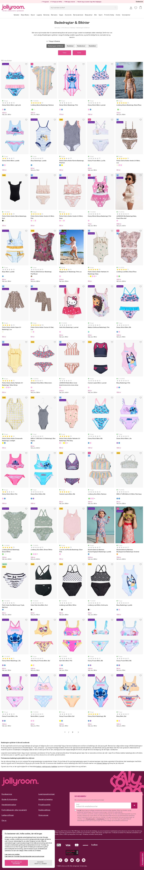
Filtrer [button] (64, 53)
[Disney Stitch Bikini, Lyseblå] (3, 165)
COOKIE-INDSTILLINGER (40, 863)
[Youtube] (72, 860)
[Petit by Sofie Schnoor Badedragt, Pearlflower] (31, 276)
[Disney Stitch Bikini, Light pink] (3, 109)
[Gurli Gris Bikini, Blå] (62, 665)
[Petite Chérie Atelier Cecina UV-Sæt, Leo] (31, 332)
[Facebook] (60, 860)
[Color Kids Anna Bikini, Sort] (31, 609)
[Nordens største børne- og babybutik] (13, 7)
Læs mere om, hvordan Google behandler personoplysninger (24, 856)
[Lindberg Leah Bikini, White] (60, 609)
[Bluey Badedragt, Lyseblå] (31, 165)
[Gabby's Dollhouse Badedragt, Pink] (88, 332)
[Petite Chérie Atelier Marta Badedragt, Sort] (3, 220)
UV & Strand (65, 28)
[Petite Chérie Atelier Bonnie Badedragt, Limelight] (62, 165)
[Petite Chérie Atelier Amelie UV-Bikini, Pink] (119, 165)
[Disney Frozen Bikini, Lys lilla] (88, 165)
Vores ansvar (43, 815)
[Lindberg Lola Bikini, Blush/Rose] (117, 276)
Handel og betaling (45, 799)
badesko (38, 766)
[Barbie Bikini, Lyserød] (31, 721)
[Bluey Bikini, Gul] (117, 721)
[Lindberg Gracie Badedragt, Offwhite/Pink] (34, 109)
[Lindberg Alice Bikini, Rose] (93, 498)
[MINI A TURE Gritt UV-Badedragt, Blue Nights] (31, 443)
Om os (4, 820)
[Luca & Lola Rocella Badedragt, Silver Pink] (60, 554)
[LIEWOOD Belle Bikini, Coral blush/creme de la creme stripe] (60, 387)
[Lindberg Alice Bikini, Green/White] (89, 498)
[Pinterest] (83, 860)
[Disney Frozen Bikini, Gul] (60, 721)
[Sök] (115, 7)
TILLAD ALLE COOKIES (16, 863)
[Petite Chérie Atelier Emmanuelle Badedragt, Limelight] (3, 443)
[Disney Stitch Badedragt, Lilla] (3, 665)
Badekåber (92, 46)
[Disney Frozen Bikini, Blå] (88, 665)
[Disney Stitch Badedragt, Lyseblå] (62, 109)
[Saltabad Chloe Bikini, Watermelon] (31, 387)
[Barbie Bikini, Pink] (33, 721)
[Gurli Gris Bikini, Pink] (60, 665)
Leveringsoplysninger (46, 794)
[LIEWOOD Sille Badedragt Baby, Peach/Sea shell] (117, 220)
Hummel (99, 763)
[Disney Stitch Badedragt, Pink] (60, 109)
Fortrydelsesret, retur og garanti (14, 810)
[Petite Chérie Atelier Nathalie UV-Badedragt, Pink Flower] (94, 276)
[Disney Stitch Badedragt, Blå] (4, 665)
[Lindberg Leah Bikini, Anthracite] (62, 609)
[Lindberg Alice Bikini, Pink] (91, 498)
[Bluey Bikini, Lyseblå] (3, 276)
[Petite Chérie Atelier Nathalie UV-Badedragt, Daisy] (88, 276)
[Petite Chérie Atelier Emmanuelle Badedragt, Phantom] (4, 443)
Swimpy (104, 763)
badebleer (54, 766)
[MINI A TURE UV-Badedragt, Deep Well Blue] (119, 498)
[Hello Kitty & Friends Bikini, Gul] (31, 665)
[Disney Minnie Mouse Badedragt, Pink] (88, 220)
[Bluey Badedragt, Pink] (117, 387)
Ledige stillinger (8, 815)
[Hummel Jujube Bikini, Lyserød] (88, 387)
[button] (136, 8)
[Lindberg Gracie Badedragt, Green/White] (32, 109)
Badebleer (70, 46)
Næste (78, 732)
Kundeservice (139, 1)
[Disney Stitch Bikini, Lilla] (117, 443)
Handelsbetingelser (9, 805)
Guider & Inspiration (9, 799)
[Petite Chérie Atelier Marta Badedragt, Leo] (4, 220)
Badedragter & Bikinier (82, 28)
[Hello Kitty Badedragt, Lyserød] (60, 332)
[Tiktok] (78, 860)
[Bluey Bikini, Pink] (119, 721)
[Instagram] (66, 860)
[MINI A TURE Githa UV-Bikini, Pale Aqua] (117, 498)
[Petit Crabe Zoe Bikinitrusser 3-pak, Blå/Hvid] (3, 609)
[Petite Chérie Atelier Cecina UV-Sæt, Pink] (33, 332)
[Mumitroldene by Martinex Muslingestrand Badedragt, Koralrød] (117, 554)
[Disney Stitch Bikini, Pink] (4, 165)
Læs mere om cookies (12, 854)
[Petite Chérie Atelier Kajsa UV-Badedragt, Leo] (3, 332)
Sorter (79, 53)
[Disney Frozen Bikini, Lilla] (90, 665)
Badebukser (81, 46)
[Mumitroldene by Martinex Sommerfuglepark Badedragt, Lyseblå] (88, 554)
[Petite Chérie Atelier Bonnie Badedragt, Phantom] (60, 165)
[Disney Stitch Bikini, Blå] (4, 109)
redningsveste (46, 766)
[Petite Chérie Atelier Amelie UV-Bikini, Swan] (121, 165)
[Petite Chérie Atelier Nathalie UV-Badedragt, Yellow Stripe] (90, 276)
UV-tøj (68, 766)
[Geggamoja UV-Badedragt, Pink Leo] (60, 276)
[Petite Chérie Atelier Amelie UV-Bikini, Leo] (117, 165)
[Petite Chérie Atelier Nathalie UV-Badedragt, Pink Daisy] (92, 276)
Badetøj (72, 28)
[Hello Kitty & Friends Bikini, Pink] (33, 665)
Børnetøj (57, 28)
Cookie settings (44, 810)
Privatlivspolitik (44, 805)
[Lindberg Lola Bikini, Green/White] (119, 276)
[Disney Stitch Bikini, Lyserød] (88, 109)
